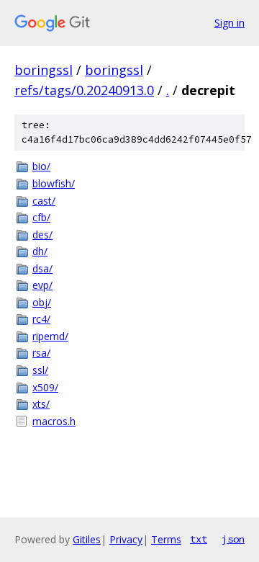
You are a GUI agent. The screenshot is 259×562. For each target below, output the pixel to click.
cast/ (43, 201)
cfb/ (41, 217)
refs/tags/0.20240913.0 (84, 90)
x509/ (45, 387)
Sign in (229, 23)
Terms (166, 539)
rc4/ (41, 319)
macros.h (54, 421)
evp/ (42, 285)
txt (198, 538)
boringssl (43, 70)
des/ (42, 234)
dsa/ (42, 268)
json (233, 538)
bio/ (41, 166)
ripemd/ (50, 336)
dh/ (39, 251)
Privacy (125, 539)
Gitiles (87, 539)
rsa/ (41, 353)
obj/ (41, 302)
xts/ (41, 404)
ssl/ (40, 370)
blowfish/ (53, 183)
